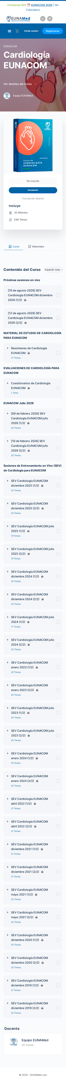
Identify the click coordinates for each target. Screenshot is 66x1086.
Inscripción (33, 190)
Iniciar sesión (31, 31)
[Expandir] (7, 348)
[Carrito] (17, 31)
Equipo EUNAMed (35, 1040)
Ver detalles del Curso (18, 84)
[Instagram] (49, 18)
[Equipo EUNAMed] (13, 1042)
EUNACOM (10, 46)
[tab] (13, 246)
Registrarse (52, 30)
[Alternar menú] (9, 31)
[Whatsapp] (42, 18)
